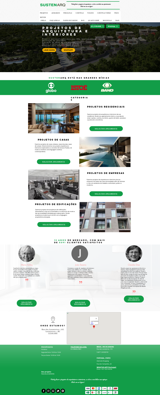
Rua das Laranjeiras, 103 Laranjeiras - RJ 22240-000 (53, 331)
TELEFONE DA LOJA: (78, 347)
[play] (75, 131)
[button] (117, 20)
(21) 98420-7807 (75, 349)
